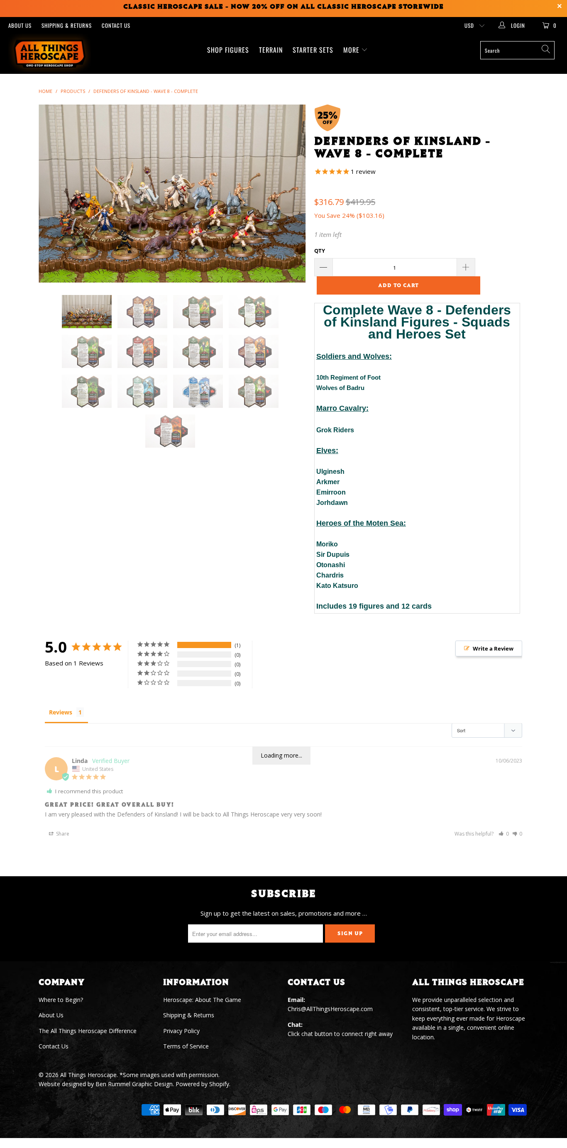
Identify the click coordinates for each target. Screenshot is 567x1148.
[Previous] (53, 194)
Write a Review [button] (493, 648)
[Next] (291, 194)
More (352, 50)
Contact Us (116, 25)
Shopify (219, 1084)
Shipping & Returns (67, 25)
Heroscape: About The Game (202, 1000)
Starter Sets (313, 50)
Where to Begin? (61, 1000)
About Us (20, 25)
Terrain (271, 50)
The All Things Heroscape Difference (88, 1031)
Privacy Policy (181, 1031)
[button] (503, 833)
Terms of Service (186, 1046)
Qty (319, 250)
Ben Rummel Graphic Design (134, 1084)
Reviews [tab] (60, 712)
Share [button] (62, 833)
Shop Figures (228, 50)
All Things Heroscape (88, 1075)
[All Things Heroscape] (49, 54)
